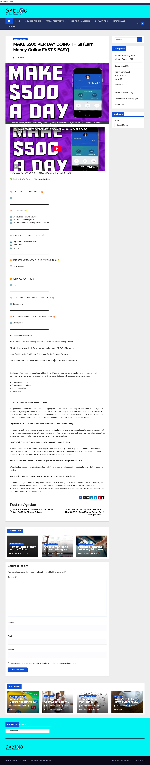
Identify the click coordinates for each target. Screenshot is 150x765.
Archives (118, 120)
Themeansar (46, 760)
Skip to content (6, 2)
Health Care (119, 21)
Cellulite (118, 85)
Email (11, 636)
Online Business (33, 21)
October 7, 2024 (53, 706)
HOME (17, 21)
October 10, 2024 (18, 706)
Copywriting (101, 21)
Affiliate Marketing (56, 21)
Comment (12, 577)
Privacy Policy (126, 760)
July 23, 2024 (121, 706)
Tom (26, 553)
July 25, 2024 (87, 706)
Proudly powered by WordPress (16, 760)
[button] (138, 24)
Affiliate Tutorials (122, 59)
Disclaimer (115, 760)
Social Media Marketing (124, 99)
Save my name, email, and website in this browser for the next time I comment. (44, 663)
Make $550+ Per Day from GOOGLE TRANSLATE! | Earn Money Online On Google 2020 (83, 512)
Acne (117, 79)
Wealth (11, 27)
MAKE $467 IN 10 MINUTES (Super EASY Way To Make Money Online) (33, 510)
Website (11, 650)
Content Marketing (80, 21)
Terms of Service (139, 760)
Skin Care (119, 75)
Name (11, 622)
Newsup (37, 760)
